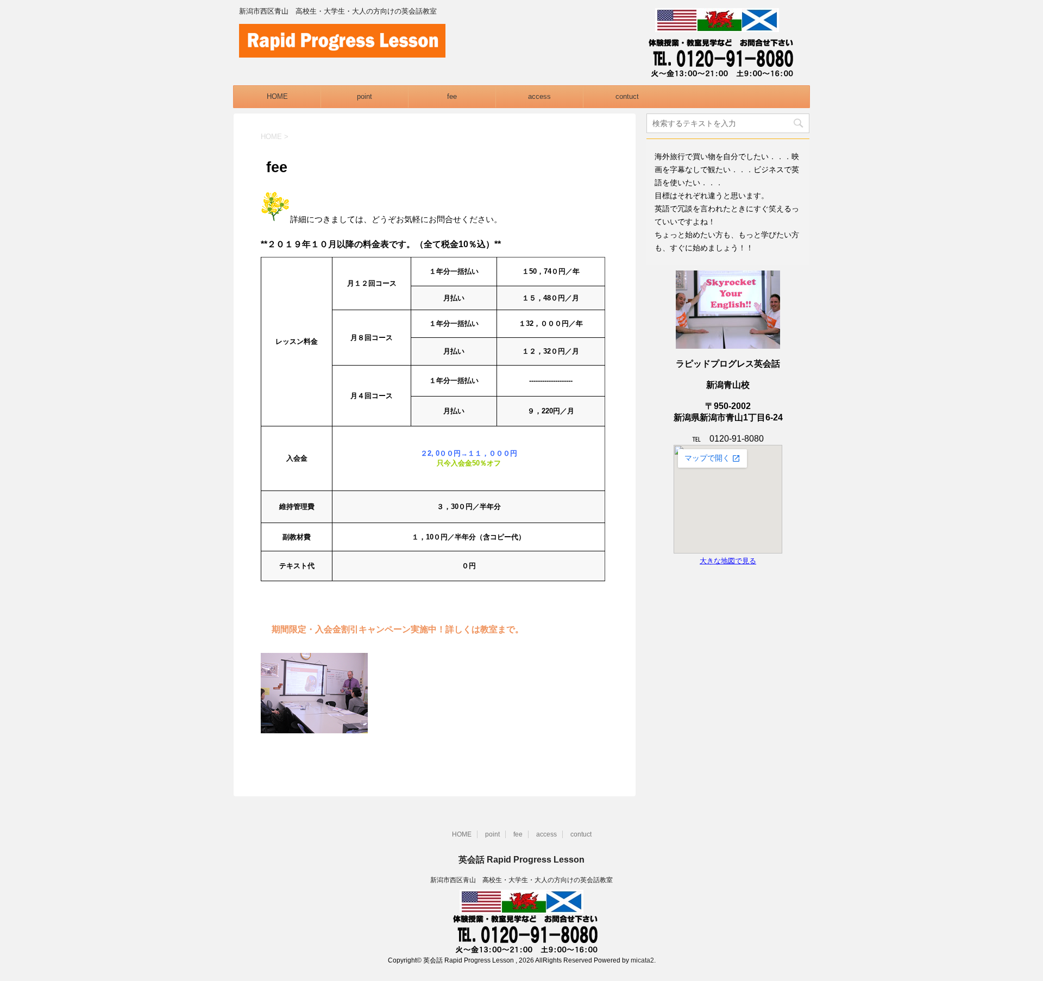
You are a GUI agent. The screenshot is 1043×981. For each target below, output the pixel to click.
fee (452, 96)
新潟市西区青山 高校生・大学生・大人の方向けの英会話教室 (521, 880)
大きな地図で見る (728, 561)
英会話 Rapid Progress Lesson (521, 859)
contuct (627, 96)
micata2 (642, 960)
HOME (277, 96)
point (364, 96)
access (539, 96)
